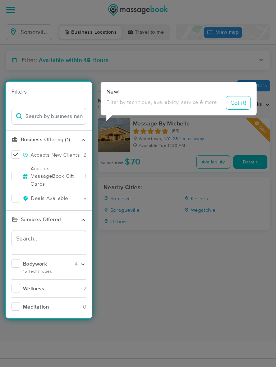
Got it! (238, 103)
